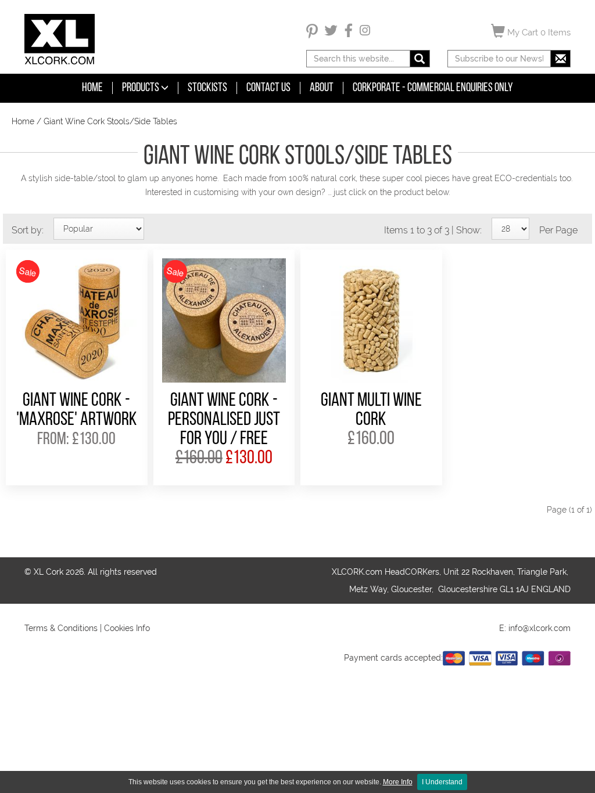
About (322, 88)
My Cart (538, 32)
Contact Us (268, 88)
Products (141, 88)
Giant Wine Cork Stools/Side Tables (110, 121)
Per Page (558, 230)
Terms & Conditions (61, 628)
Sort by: (28, 230)
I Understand (442, 782)
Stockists (207, 88)
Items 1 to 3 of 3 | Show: (433, 230)
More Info (398, 782)
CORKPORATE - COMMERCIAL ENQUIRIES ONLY (433, 88)
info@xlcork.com (539, 628)
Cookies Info (127, 628)
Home (92, 88)
